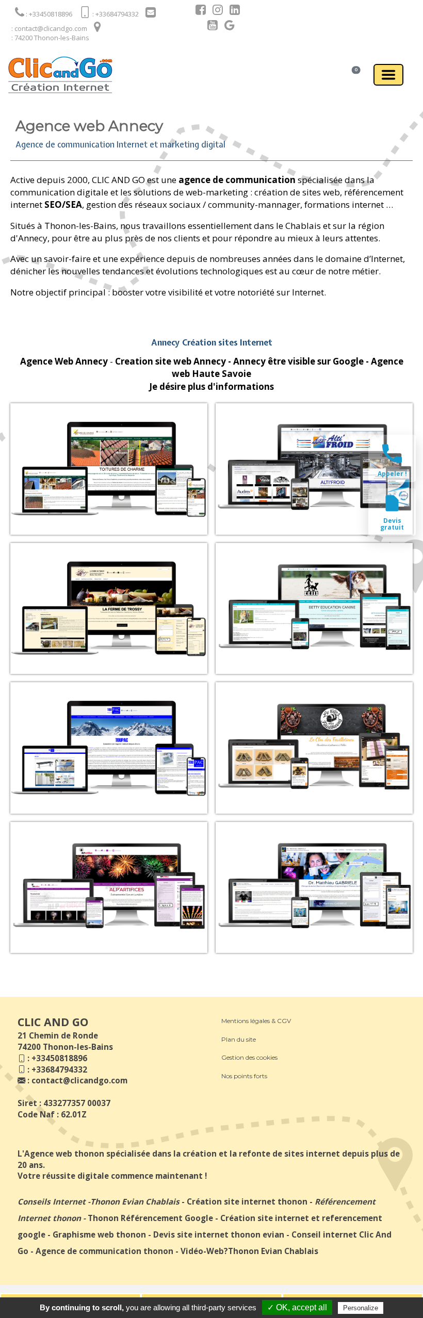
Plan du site (238, 1039)
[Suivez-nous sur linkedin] (232, 11)
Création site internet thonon (247, 1201)
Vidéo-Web (202, 1251)
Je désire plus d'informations (211, 386)
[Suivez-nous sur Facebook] (198, 11)
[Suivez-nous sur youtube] (210, 26)
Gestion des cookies (249, 1057)
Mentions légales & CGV (256, 1021)
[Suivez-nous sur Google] (227, 26)
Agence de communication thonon (104, 1251)
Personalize (360, 1308)
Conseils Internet (52, 1201)
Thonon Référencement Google (150, 1218)
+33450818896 (59, 1058)
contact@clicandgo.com (79, 1080)
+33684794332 (59, 1069)
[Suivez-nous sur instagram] (215, 11)
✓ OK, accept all (297, 1307)
